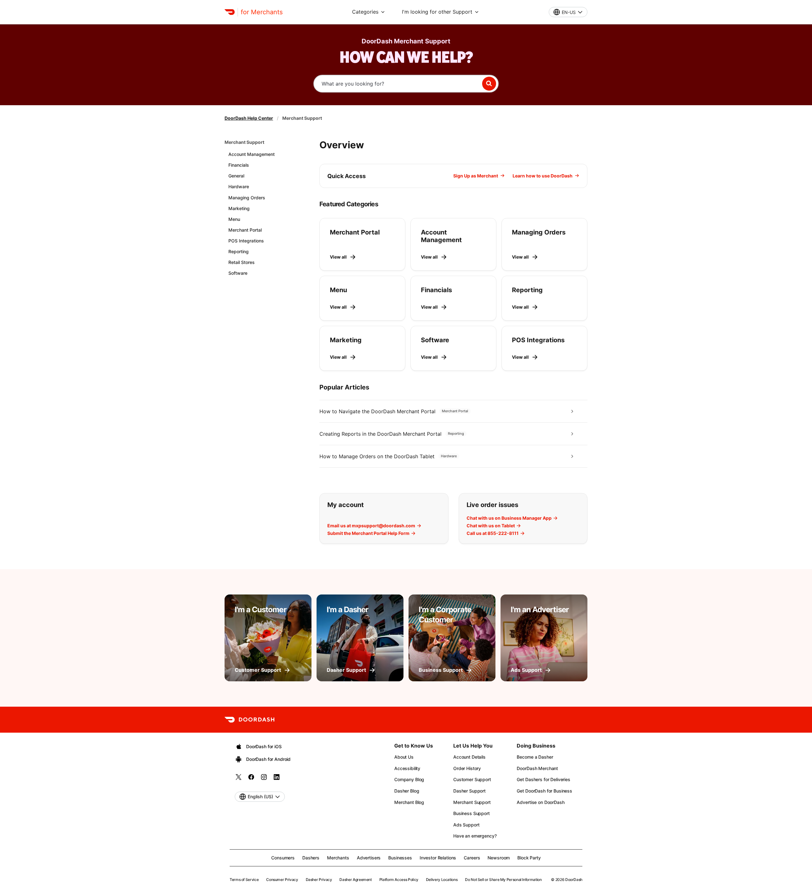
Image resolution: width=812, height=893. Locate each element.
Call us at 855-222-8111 (493, 533)
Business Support (471, 813)
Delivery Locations (442, 879)
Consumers (283, 857)
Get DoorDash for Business (544, 790)
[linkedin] (276, 779)
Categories (365, 12)
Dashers (310, 857)
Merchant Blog (409, 802)
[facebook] (251, 779)
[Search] (489, 84)
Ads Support (466, 824)
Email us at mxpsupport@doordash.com (371, 525)
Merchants (338, 857)
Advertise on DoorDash (540, 802)
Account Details (469, 757)
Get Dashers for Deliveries (543, 779)
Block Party (528, 857)
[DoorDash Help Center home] (230, 12)
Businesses (400, 857)
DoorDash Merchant (537, 768)
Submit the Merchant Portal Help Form (368, 533)
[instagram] (264, 779)
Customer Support (472, 779)
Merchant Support (244, 142)
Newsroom (499, 857)
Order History (467, 768)
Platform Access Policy (398, 879)
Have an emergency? (474, 835)
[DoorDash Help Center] (249, 720)
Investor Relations (438, 857)
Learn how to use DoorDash (543, 175)
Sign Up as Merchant (475, 175)
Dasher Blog (406, 790)
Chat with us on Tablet (491, 525)
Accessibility (407, 768)
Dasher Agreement (355, 879)
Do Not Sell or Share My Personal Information (503, 879)
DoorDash (573, 879)
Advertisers (369, 857)
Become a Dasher (535, 757)
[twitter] (238, 779)
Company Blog (409, 779)
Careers (472, 857)
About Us (404, 757)
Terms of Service (244, 879)
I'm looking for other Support (437, 12)
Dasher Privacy (319, 879)
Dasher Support (469, 790)
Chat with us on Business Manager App (509, 518)
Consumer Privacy (282, 879)
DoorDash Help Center (249, 118)
